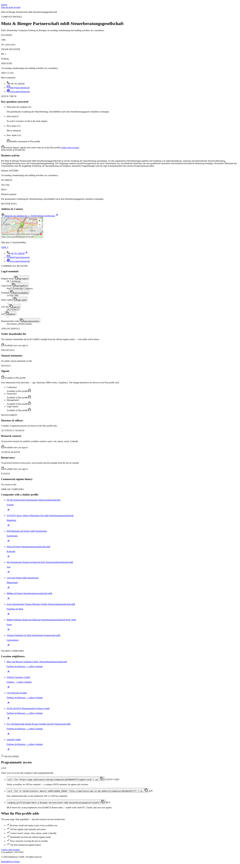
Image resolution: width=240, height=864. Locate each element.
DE (2, 5)
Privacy (11, 861)
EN (5, 5)
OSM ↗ (4, 247)
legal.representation (31, 321)
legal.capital (21, 300)
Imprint (4, 861)
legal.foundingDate (20, 293)
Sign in (4, 7)
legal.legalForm (21, 286)
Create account (13, 7)
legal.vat (16, 307)
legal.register (23, 279)
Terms (17, 861)
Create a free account (70, 147)
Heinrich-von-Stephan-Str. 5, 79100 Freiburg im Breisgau (29, 216)
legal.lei (12, 314)
